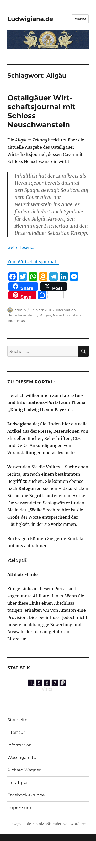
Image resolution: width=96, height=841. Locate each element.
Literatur (16, 732)
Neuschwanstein (21, 315)
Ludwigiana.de (30, 19)
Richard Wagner (24, 770)
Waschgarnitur (22, 757)
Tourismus (16, 321)
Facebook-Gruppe (26, 795)
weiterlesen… (20, 247)
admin (20, 310)
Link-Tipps (17, 782)
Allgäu (45, 315)
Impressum (19, 807)
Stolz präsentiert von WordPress (62, 824)
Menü (80, 19)
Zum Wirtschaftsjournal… (33, 261)
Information (66, 310)
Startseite (17, 719)
